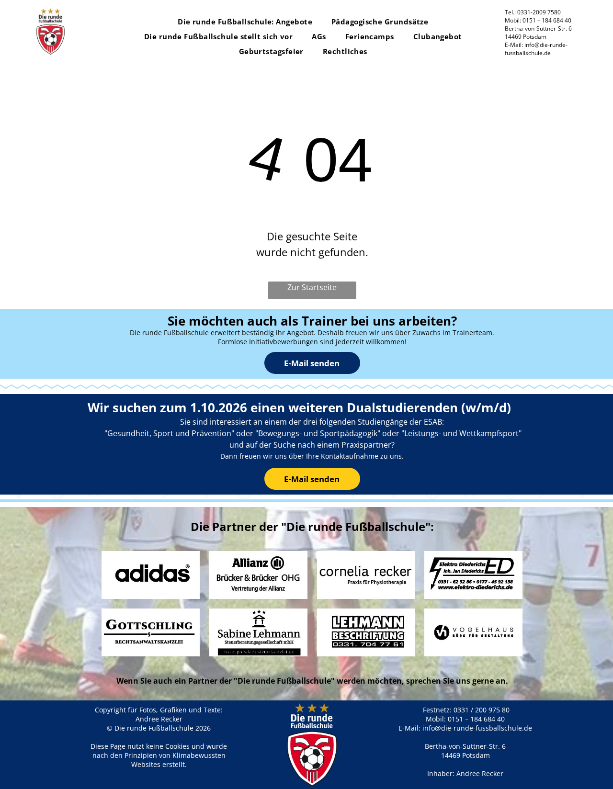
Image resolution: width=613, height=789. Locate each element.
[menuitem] (245, 21)
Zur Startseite (312, 287)
